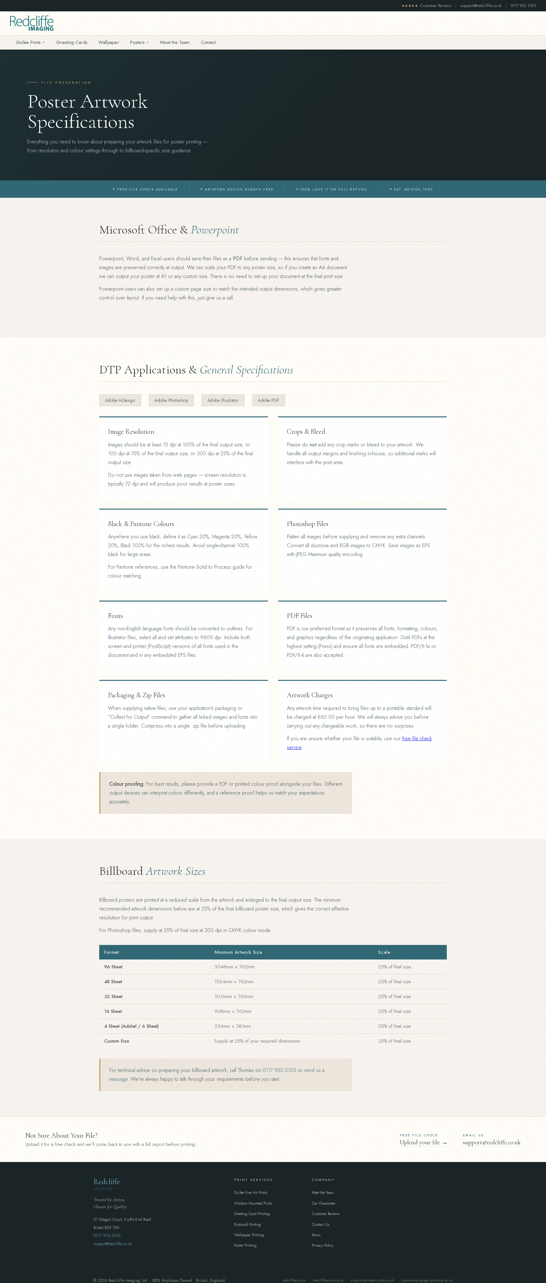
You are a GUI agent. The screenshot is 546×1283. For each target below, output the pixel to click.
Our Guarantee (323, 1203)
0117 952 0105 (523, 6)
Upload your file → (424, 1142)
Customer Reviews (427, 6)
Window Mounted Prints (253, 1203)
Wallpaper (109, 42)
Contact (208, 42)
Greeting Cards (72, 42)
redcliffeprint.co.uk (328, 1280)
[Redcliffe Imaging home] (31, 23)
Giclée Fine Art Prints (250, 1192)
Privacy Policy (322, 1245)
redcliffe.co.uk (294, 1280)
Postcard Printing (247, 1224)
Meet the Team (175, 42)
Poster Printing (245, 1245)
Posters (139, 42)
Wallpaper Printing (249, 1235)
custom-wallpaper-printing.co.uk (426, 1280)
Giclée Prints (30, 42)
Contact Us (320, 1224)
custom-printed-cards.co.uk (372, 1280)
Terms (316, 1235)
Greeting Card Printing (252, 1214)
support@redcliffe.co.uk (480, 6)
